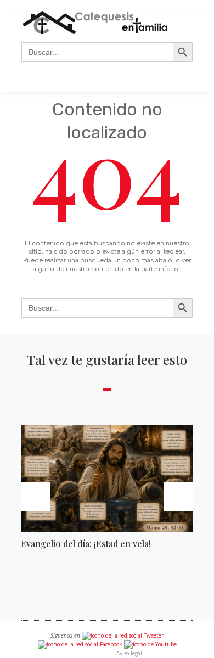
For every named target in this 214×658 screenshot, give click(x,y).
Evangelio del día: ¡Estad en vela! (86, 543)
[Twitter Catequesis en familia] (123, 635)
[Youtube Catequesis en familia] (150, 644)
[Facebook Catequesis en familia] (80, 644)
